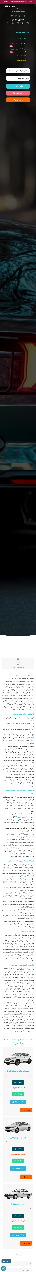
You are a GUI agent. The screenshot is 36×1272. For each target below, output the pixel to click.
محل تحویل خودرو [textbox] (18, 70)
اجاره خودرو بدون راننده (23, 817)
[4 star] (15, 11)
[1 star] (21, 11)
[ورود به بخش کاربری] (13, 6)
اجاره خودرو (22, 879)
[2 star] (19, 11)
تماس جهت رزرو (17, 1102)
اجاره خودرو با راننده (27, 737)
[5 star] (12, 11)
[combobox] (18, 70)
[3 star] (17, 11)
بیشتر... (19, 1082)
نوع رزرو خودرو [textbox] (18, 78)
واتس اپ (16, 1094)
